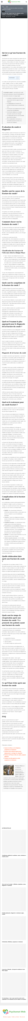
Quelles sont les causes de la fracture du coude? (13, 721)
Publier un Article (15, 1016)
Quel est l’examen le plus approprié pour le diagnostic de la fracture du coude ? (14, 727)
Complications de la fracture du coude (10, 731)
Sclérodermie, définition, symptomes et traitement (12, 941)
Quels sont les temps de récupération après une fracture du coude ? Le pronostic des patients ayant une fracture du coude (13, 738)
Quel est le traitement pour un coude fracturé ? (12, 730)
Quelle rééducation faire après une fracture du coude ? (13, 734)
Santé (3, 11)
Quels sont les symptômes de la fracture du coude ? (13, 725)
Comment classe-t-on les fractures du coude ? (12, 723)
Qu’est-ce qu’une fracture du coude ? (10, 719)
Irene (4, 16)
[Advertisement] (14, 36)
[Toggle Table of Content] (16, 78)
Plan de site (22, 1016)
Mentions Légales (7, 1016)
